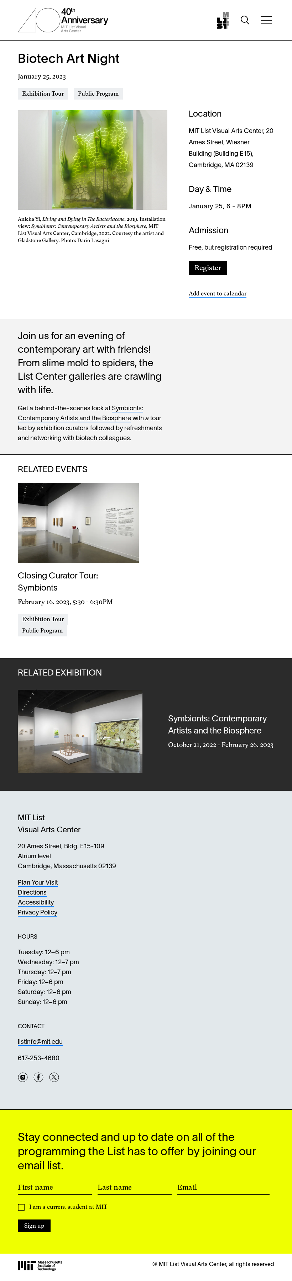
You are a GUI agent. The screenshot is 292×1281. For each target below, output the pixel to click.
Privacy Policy (37, 913)
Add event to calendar (217, 293)
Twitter (54, 1077)
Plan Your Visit (38, 883)
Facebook (38, 1077)
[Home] (222, 20)
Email (187, 1187)
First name (35, 1187)
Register (207, 268)
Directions (32, 893)
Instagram (23, 1077)
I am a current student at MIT (68, 1206)
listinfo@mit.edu (40, 1042)
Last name (115, 1187)
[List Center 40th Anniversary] (63, 20)
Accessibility (36, 903)
